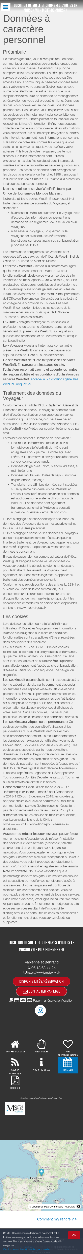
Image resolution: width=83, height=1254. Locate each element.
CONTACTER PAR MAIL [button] (44, 991)
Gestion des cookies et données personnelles (26, 1249)
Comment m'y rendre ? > (57, 1219)
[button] (41, 1000)
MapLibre (70, 1206)
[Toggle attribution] (78, 1206)
